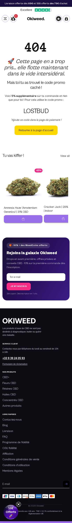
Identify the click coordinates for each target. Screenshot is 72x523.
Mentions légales (12, 470)
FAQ (5, 436)
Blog (5, 425)
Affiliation (7, 453)
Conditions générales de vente (20, 459)
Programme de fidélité (15, 442)
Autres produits (11, 405)
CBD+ (5, 377)
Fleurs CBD (9, 383)
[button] (10, 512)
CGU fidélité (9, 448)
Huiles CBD (9, 394)
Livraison (7, 431)
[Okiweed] (36, 18)
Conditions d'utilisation (16, 465)
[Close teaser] (18, 504)
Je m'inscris (18, 286)
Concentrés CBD (12, 400)
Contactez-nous (12, 419)
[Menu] (5, 18)
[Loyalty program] (59, 19)
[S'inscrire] (66, 484)
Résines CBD (10, 388)
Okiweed (40, 506)
